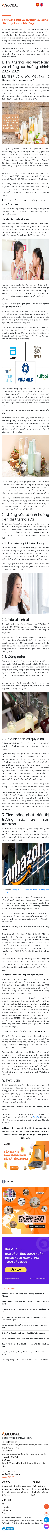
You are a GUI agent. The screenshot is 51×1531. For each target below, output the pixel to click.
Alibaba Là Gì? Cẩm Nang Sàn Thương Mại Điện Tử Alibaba (23, 1295)
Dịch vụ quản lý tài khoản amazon (16, 1486)
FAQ (33, 1495)
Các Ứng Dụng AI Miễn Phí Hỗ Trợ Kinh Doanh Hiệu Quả (25, 1360)
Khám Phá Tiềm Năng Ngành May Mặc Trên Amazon (23, 1333)
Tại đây (36, 1117)
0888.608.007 (8, 1477)
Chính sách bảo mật (40, 1492)
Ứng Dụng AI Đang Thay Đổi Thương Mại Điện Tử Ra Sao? (23, 1353)
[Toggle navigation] (47, 4)
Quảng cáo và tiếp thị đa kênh (15, 1489)
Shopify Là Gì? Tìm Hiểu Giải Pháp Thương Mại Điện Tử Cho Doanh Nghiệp (24, 1319)
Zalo (4, 1513)
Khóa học (6, 1495)
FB (3, 1504)
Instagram (6, 1510)
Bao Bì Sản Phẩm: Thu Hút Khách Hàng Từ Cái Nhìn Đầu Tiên (25, 1345)
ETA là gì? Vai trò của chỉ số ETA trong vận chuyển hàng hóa (25, 1311)
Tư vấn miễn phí (38, 1486)
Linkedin (5, 1507)
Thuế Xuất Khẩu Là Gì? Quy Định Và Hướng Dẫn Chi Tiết (25, 1339)
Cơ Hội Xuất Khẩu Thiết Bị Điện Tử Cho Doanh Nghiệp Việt (24, 1326)
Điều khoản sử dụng (40, 1489)
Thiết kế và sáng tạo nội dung (15, 1492)
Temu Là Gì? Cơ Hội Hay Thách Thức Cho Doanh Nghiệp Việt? (25, 1303)
